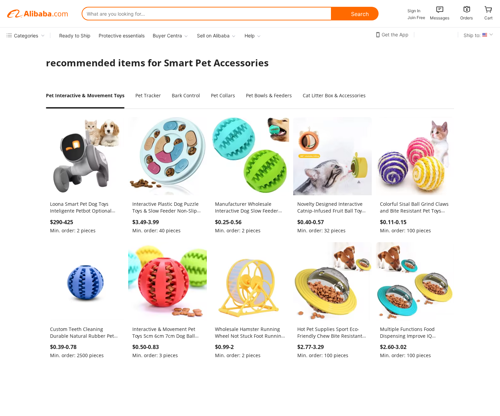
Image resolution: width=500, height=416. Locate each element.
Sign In (413, 10)
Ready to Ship (74, 35)
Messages (439, 17)
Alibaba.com (37, 13)
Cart (488, 17)
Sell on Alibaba (213, 35)
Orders (466, 17)
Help (250, 35)
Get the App (395, 34)
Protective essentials (122, 35)
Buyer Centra (167, 35)
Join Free (416, 17)
